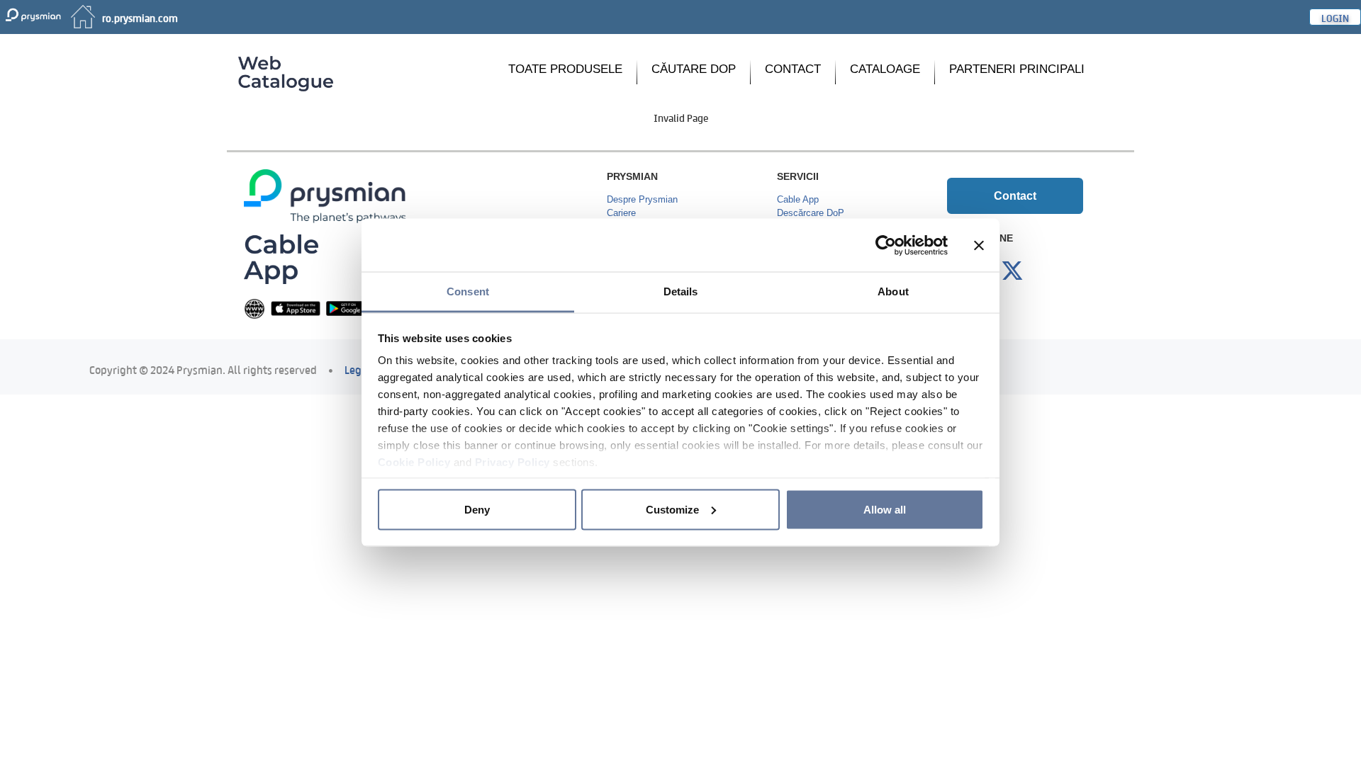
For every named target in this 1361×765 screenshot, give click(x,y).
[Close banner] (979, 245)
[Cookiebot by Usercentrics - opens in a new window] (886, 245)
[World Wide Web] (254, 307)
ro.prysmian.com (140, 17)
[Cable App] (281, 258)
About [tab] (893, 291)
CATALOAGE (885, 69)
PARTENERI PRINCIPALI (1017, 69)
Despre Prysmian (642, 199)
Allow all (884, 509)
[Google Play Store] (351, 307)
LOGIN (1335, 17)
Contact (1015, 196)
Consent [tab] (468, 291)
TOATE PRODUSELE (565, 69)
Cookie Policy (414, 462)
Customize (672, 509)
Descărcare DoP (810, 213)
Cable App (798, 199)
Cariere (621, 213)
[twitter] (1012, 271)
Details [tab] (680, 291)
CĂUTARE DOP (693, 69)
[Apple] (295, 307)
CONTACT (793, 69)
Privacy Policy (512, 462)
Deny (477, 509)
